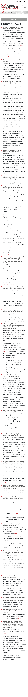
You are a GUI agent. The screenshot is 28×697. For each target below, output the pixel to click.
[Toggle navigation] (24, 6)
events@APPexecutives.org (11, 254)
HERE (21, 46)
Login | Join (19, 1)
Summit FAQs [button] (13, 19)
